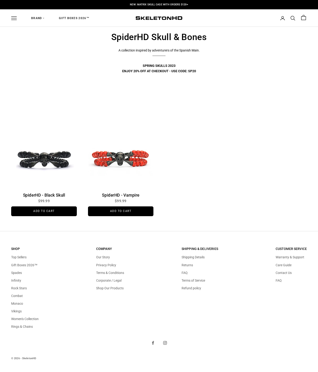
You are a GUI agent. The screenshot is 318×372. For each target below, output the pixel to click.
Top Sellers (19, 257)
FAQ (185, 273)
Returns (187, 265)
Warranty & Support (290, 257)
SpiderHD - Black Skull (44, 195)
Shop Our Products (110, 288)
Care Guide (283, 265)
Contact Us (284, 273)
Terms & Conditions (110, 273)
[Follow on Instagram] (165, 343)
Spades (16, 273)
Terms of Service (193, 280)
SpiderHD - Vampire (120, 195)
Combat (17, 296)
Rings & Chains (22, 326)
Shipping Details (193, 257)
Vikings (16, 311)
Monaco (17, 303)
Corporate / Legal (109, 280)
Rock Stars (19, 288)
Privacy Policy (106, 265)
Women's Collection (25, 319)
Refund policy (191, 288)
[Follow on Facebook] (153, 343)
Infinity (16, 280)
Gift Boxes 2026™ (74, 18)
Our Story (103, 257)
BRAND (37, 18)
